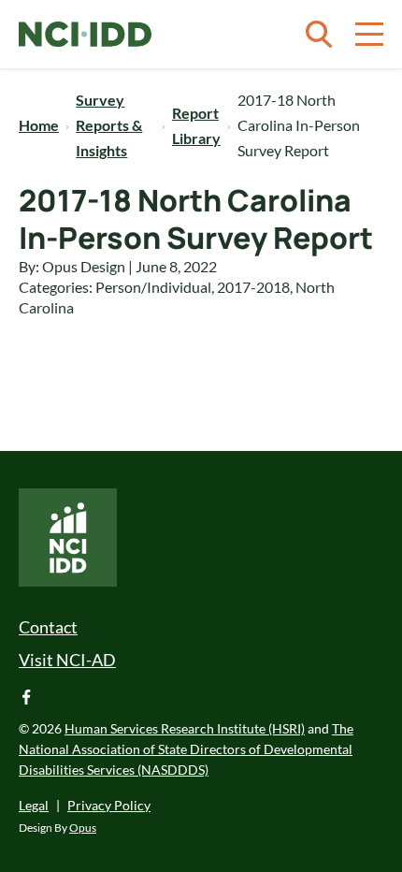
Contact (48, 627)
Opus (82, 828)
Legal (34, 805)
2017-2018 (253, 287)
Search (319, 35)
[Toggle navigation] (369, 35)
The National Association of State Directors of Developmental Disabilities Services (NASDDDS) (186, 749)
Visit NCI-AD (67, 659)
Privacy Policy (109, 805)
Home (39, 125)
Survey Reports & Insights (109, 125)
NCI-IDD (85, 35)
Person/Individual (153, 287)
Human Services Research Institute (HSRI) (185, 728)
